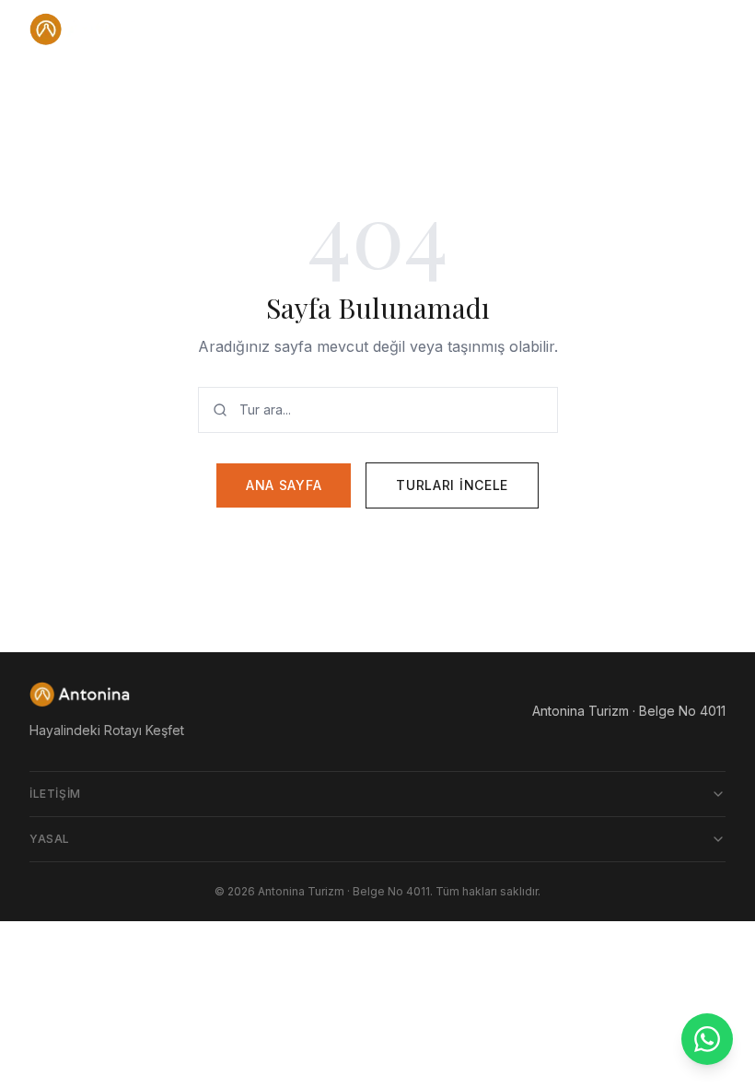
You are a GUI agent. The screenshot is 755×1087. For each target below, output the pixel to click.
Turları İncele (452, 485)
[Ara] (668, 29)
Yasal (49, 839)
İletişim (55, 794)
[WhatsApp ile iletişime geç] (707, 1039)
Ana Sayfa (283, 485)
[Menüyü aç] (707, 29)
